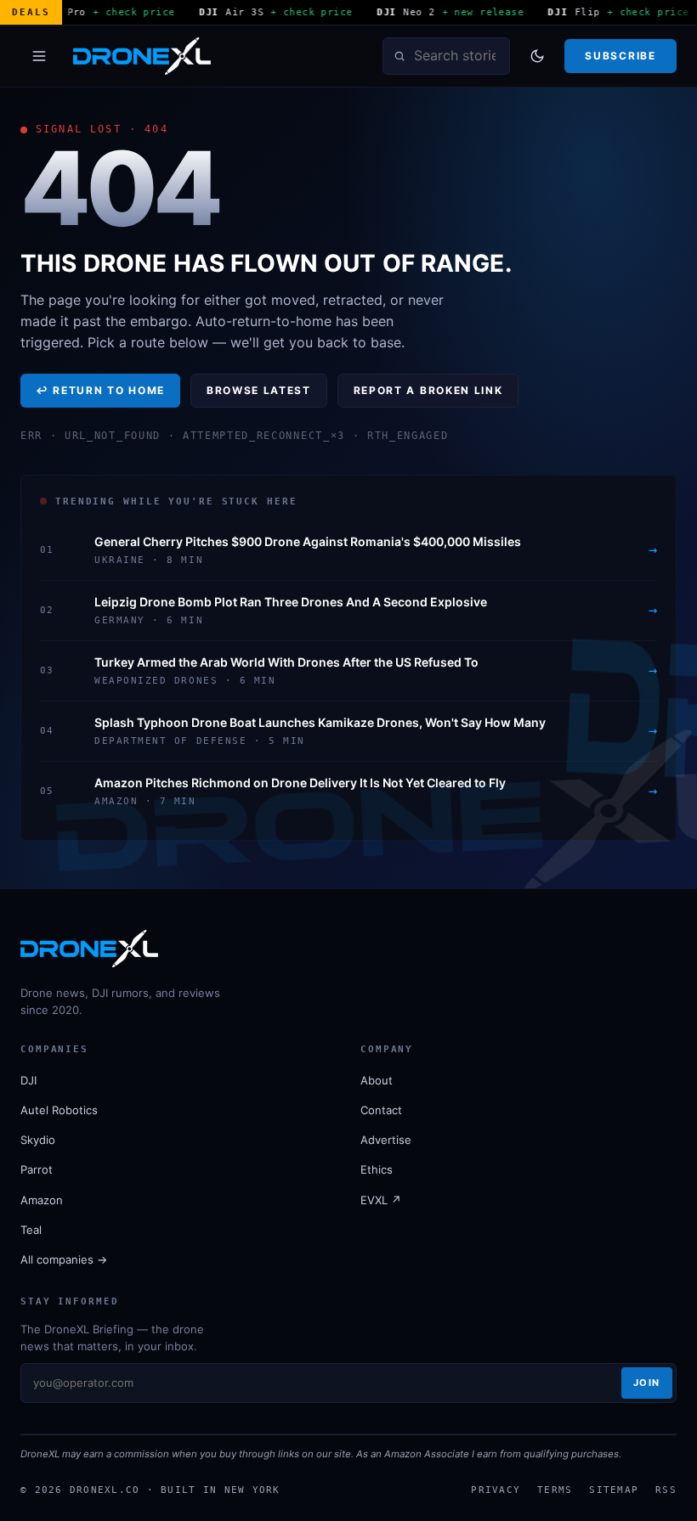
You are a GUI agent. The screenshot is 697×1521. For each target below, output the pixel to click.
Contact (381, 1110)
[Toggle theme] (537, 56)
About (376, 1080)
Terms (554, 1489)
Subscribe (620, 55)
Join (646, 1383)
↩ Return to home (100, 390)
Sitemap (613, 1489)
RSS (666, 1489)
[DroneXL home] (142, 56)
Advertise (385, 1139)
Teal (31, 1230)
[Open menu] (39, 56)
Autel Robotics (59, 1110)
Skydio (37, 1139)
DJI (28, 1080)
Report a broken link (428, 390)
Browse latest (259, 390)
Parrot (36, 1169)
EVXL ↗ (380, 1200)
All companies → (63, 1259)
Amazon (41, 1200)
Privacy (495, 1489)
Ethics (376, 1169)
